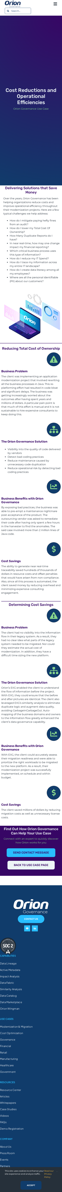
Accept (31, 1185)
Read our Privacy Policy (49, 1174)
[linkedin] (35, 928)
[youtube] (27, 928)
